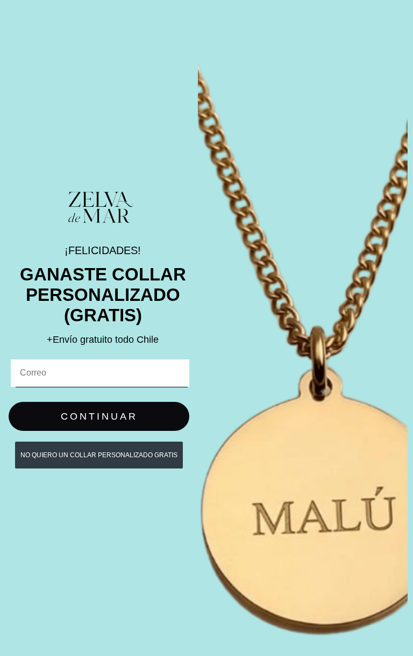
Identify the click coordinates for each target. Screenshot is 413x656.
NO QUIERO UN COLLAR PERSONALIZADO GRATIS (98, 455)
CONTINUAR (99, 416)
